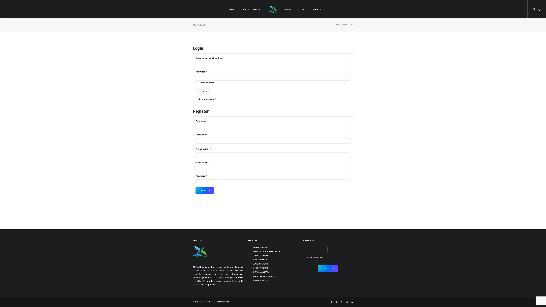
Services (303, 9)
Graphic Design (260, 260)
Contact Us (318, 9)
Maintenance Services (263, 276)
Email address (203, 162)
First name (201, 121)
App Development (261, 256)
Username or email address (210, 58)
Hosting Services (261, 280)
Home (231, 9)
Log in (203, 91)
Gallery (257, 9)
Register (205, 190)
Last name (201, 134)
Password (201, 71)
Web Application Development (267, 252)
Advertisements (260, 264)
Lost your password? (206, 99)
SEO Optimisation (261, 268)
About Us (289, 9)
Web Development (261, 247)
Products (243, 9)
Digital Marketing (261, 272)
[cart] (539, 9)
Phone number (203, 149)
